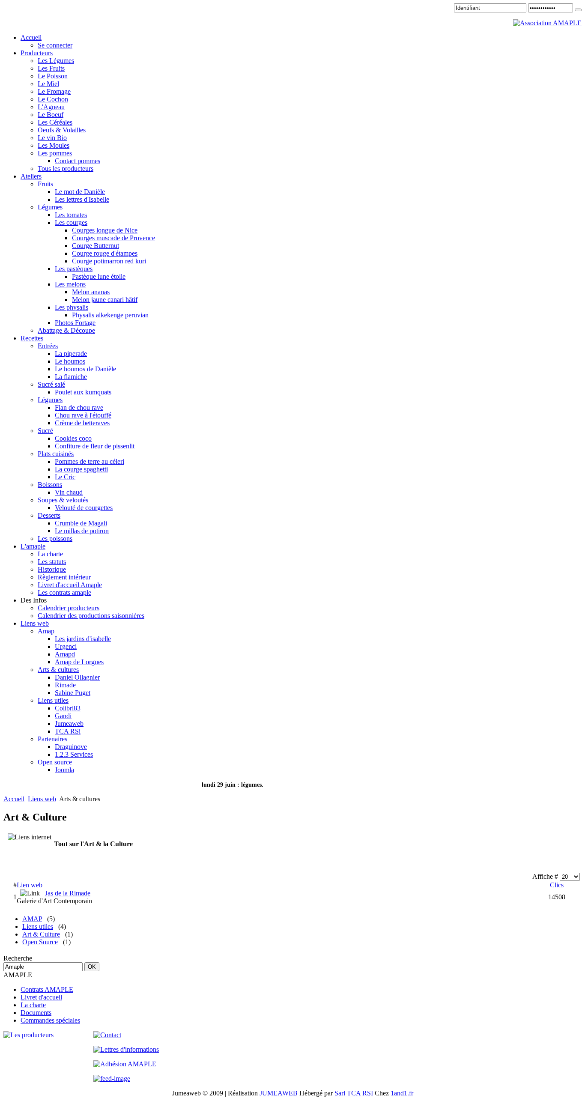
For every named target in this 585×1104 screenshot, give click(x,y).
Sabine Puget (72, 692)
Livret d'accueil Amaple (70, 584)
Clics (557, 885)
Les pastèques (74, 268)
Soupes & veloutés (63, 500)
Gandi (63, 715)
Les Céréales (55, 122)
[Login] (578, 10)
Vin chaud (69, 492)
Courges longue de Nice (104, 230)
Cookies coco (73, 438)
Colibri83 (68, 708)
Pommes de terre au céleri (89, 461)
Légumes (50, 207)
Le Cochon (53, 99)
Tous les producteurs (65, 168)
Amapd (65, 654)
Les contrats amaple (64, 592)
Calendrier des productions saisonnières (91, 615)
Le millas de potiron (82, 530)
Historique (52, 569)
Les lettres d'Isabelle (82, 199)
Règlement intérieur (64, 577)
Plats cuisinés (56, 453)
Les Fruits (51, 68)
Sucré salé (51, 384)
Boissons (50, 484)
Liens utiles (53, 700)
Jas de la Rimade (67, 893)
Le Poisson (53, 76)
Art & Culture (41, 934)
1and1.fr (402, 1093)
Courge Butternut (95, 245)
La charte (50, 554)
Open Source (40, 942)
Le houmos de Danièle (85, 369)
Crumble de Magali (81, 523)
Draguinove (71, 746)
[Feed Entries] (111, 1078)
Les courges (71, 222)
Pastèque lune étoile (98, 276)
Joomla (64, 769)
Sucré (45, 430)
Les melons (70, 284)
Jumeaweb (69, 723)
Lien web (29, 885)
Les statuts (52, 561)
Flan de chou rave (79, 407)
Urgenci (66, 646)
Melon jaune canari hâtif (104, 299)
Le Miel (48, 83)
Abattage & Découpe (66, 330)
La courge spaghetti (81, 469)
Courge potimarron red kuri (109, 261)
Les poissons (55, 538)
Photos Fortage (75, 322)
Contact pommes (77, 160)
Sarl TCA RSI (353, 1093)
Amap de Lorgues (79, 661)
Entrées (48, 345)
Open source (55, 762)
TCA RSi (68, 731)
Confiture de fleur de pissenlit (94, 446)
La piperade (71, 353)
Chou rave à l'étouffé (83, 415)
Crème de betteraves (82, 423)
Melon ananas (91, 291)
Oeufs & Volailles (62, 130)
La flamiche (71, 376)
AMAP (32, 918)
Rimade (65, 685)
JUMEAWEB (279, 1093)
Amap (46, 631)
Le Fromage (54, 91)
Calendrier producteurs (68, 608)
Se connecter (55, 45)
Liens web (42, 799)
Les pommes (55, 153)
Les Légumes (56, 60)
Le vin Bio (52, 137)
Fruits (45, 184)
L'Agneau (51, 106)
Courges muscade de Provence (113, 238)
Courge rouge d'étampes (104, 253)
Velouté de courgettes (84, 507)
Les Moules (53, 145)
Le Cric (65, 476)
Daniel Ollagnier (77, 677)
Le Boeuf (50, 114)
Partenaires (52, 739)
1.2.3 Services (74, 754)
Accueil (13, 799)
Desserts (49, 515)
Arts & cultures (58, 669)
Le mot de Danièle (80, 191)
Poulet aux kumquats (83, 392)
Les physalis (71, 307)
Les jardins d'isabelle (83, 638)
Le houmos (70, 361)
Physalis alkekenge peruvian (110, 315)
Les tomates (71, 214)
